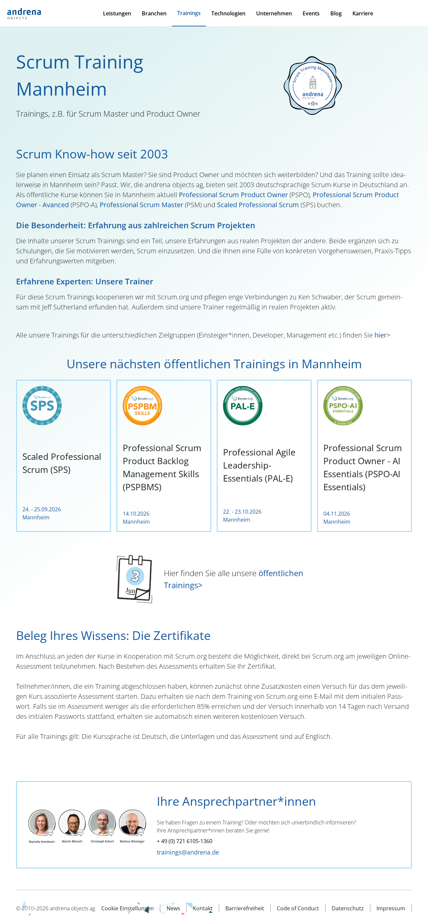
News (173, 908)
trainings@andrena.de (188, 852)
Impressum (391, 908)
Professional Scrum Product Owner (234, 194)
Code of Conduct (298, 908)
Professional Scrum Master (141, 204)
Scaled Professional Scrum (258, 204)
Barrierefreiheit (244, 908)
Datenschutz (348, 908)
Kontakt (203, 908)
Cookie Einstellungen (127, 908)
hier (380, 335)
